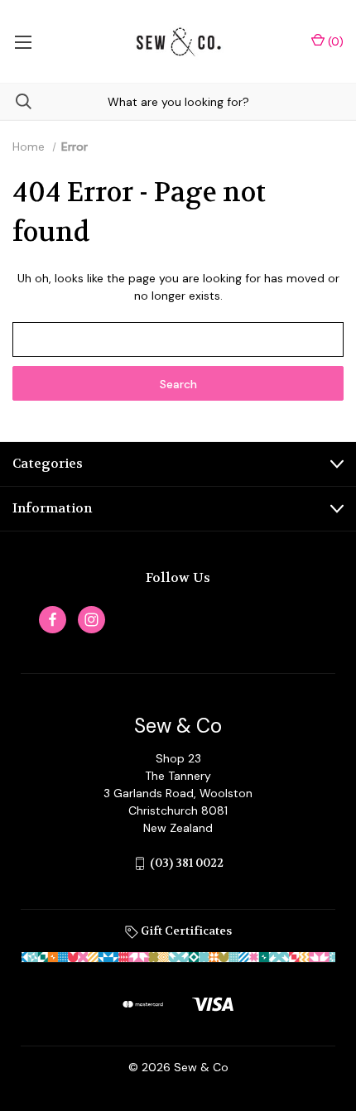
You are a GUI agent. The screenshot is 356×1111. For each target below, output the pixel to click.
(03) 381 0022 (187, 862)
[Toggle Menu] (23, 41)
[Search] (15, 101)
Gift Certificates (185, 930)
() (334, 41)
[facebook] (53, 620)
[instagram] (91, 620)
